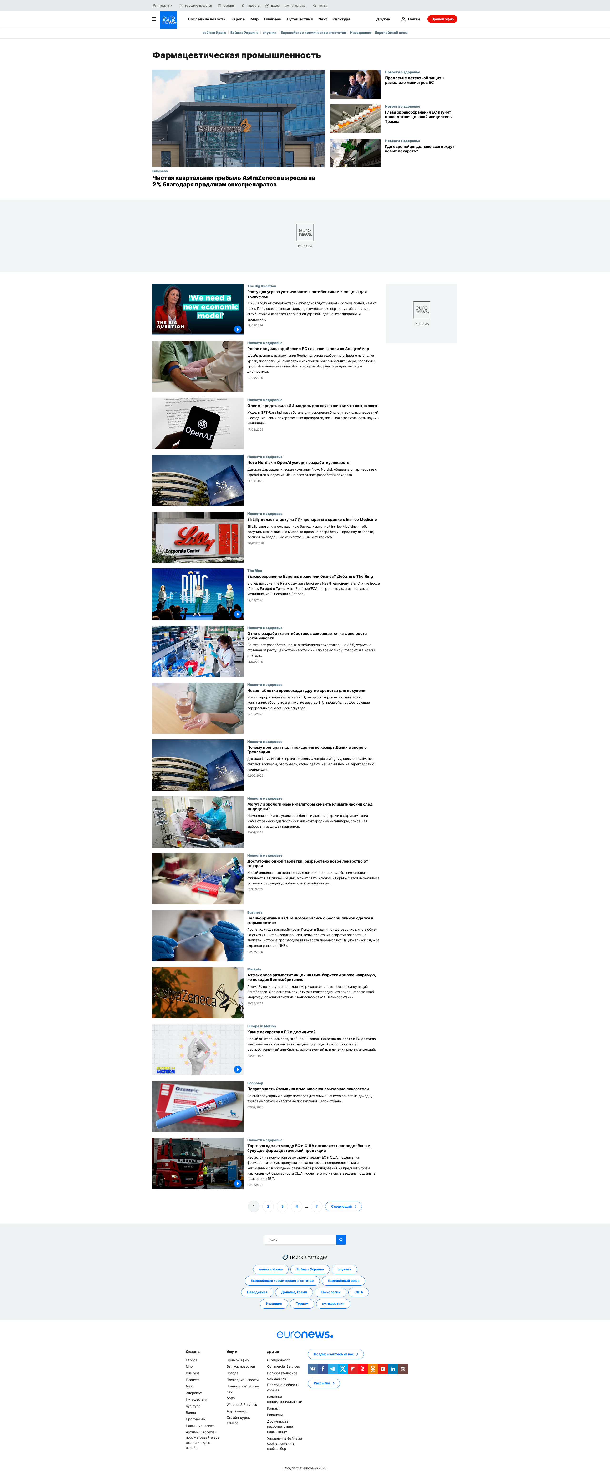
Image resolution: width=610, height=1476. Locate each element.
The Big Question (261, 286)
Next (322, 19)
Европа (238, 19)
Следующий (341, 1206)
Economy (255, 1083)
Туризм (302, 1303)
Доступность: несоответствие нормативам (280, 1426)
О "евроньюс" (278, 1360)
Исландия (274, 1303)
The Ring (254, 570)
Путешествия (299, 19)
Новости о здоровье (402, 72)
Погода (232, 1373)
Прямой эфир (442, 19)
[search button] (315, 6)
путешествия (333, 1303)
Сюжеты (193, 1352)
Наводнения (360, 32)
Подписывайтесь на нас (334, 1354)
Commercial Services (283, 1366)
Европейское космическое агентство (313, 32)
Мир (254, 19)
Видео (191, 1412)
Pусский (163, 5)
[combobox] (339, 6)
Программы (196, 1419)
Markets (254, 969)
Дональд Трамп (294, 1292)
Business (272, 19)
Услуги (232, 1352)
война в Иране (214, 32)
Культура (341, 19)
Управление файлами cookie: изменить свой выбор (284, 1443)
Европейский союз (391, 32)
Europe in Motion (261, 1026)
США (358, 1292)
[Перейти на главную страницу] (168, 20)
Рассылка (322, 1383)
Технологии (331, 1292)
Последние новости (207, 19)
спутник (270, 32)
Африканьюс (237, 1411)
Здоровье (194, 1393)
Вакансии (275, 1415)
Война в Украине (244, 32)
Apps (231, 1398)
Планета (192, 1379)
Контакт (273, 1408)
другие (273, 1352)
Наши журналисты (201, 1425)
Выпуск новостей (241, 1366)
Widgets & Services (242, 1404)
